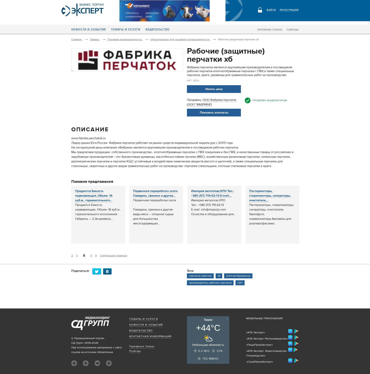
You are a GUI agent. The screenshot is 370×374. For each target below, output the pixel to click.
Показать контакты (214, 113)
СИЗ (240, 283)
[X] (97, 271)
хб (219, 276)
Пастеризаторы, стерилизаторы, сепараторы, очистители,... (270, 195)
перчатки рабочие (200, 276)
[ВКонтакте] (108, 271)
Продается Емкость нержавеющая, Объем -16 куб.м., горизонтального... (94, 195)
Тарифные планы (269, 30)
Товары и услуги (125, 29)
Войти (271, 10)
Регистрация (289, 10)
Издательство (157, 29)
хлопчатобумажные (238, 276)
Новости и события (88, 29)
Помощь (293, 30)
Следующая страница (113, 255)
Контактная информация (150, 336)
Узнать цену (214, 89)
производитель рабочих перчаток (210, 283)
